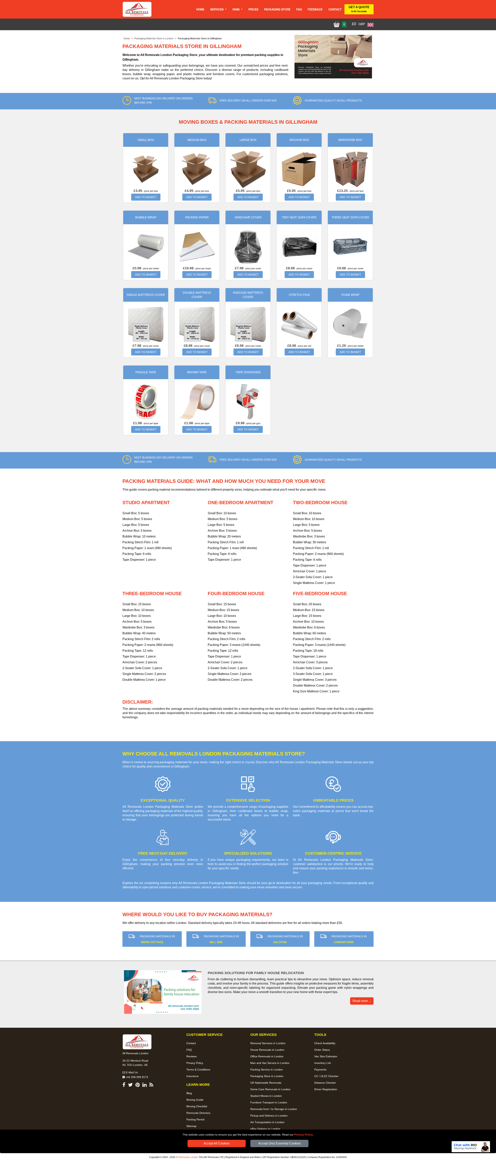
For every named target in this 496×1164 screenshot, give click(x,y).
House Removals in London (267, 1049)
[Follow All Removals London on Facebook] (123, 1085)
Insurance (192, 1076)
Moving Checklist (196, 1106)
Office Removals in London (266, 1056)
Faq (299, 9)
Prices (253, 9)
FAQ (189, 1049)
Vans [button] (236, 9)
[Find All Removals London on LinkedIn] (144, 1085)
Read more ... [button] (362, 1001)
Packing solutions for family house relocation (256, 973)
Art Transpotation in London (267, 1122)
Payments (320, 1069)
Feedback (315, 9)
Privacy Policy (303, 1134)
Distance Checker (325, 1082)
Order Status (322, 1049)
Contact (335, 9)
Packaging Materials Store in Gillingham (200, 38)
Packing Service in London (266, 1069)
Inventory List (322, 1062)
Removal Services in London (267, 1043)
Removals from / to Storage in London (273, 1109)
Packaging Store (277, 9)
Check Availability (324, 1043)
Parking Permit (195, 1119)
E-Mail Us (131, 1072)
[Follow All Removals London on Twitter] (130, 1085)
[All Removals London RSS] (151, 1085)
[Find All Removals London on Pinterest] (137, 1085)
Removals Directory (198, 1112)
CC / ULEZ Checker (326, 1076)
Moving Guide (194, 1099)
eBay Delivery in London (265, 1128)
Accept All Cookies (217, 1143)
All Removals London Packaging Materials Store (212, 883)
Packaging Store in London (266, 1076)
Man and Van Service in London (269, 1062)
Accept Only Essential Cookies (279, 1143)
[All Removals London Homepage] (137, 9)
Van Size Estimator (325, 1056)
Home (200, 9)
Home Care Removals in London (270, 1089)
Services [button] (217, 9)
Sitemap (191, 1126)
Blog (189, 1093)
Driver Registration (325, 1089)
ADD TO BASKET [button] (146, 197)
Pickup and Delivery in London (269, 1115)
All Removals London (187, 1157)
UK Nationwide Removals (265, 1082)
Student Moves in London (266, 1095)
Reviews (191, 1056)
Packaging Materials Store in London (153, 38)
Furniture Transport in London (268, 1102)
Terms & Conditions (198, 1069)
